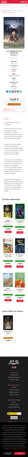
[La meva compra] (21, 2)
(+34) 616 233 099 (14, 375)
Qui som (14, 402)
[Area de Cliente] (23, 1)
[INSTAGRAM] (15, 367)
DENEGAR (8, 453)
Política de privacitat (14, 392)
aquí (10, 448)
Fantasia (20, 10)
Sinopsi (6, 119)
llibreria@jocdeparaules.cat (14, 377)
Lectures (14, 10)
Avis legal (14, 387)
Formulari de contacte (14, 379)
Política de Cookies (14, 394)
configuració (21, 448)
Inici (3, 10)
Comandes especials (14, 404)
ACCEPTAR (20, 453)
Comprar (8, 232)
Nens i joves (8, 10)
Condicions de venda (14, 389)
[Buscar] (26, 5)
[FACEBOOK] (13, 367)
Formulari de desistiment (14, 407)
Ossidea (14, 88)
